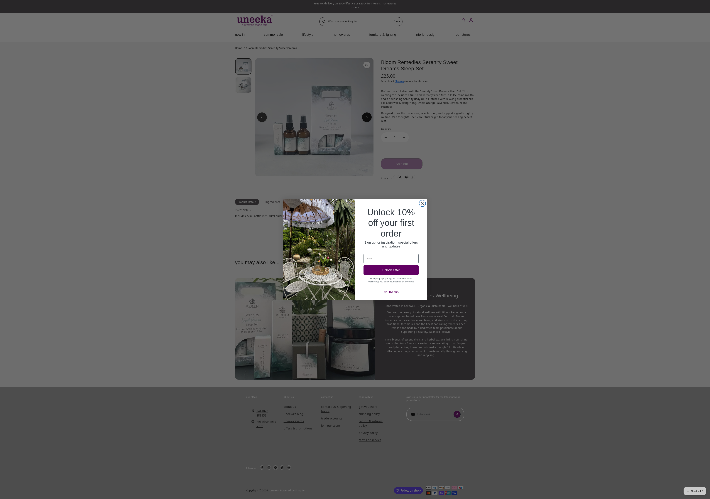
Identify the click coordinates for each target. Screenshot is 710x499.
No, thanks (391, 292)
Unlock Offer (391, 270)
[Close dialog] (422, 203)
